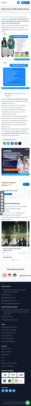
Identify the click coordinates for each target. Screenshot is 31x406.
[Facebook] (6, 390)
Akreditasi (25, 403)
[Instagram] (3, 390)
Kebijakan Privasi (18, 403)
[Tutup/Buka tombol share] (1, 214)
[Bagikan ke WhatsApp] (2, 194)
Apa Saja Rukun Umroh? (10, 191)
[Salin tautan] (2, 210)
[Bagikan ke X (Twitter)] (2, 201)
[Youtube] (10, 390)
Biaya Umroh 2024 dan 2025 (10, 17)
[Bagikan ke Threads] (2, 204)
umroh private (11, 213)
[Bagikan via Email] (2, 207)
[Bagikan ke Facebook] (2, 198)
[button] (18, 2)
